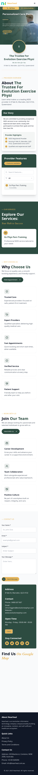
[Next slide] (34, 33)
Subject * (5, 546)
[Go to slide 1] (3, 33)
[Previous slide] (31, 33)
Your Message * (7, 557)
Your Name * (6, 525)
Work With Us (9, 431)
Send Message (12, 579)
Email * (4, 536)
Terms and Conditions (10, 744)
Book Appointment (10, 280)
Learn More (6, 30)
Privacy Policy (7, 741)
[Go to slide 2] (5, 33)
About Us (5, 738)
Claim (9, 631)
